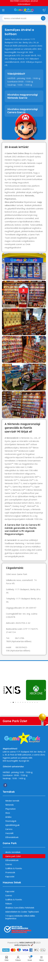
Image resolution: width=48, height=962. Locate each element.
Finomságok (10, 821)
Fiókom (8, 903)
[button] (3, 690)
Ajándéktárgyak (12, 825)
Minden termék (12, 800)
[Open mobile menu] (3, 10)
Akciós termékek (12, 852)
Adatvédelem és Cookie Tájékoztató (22, 911)
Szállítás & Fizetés (13, 868)
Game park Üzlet (13, 856)
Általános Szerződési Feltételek (19, 907)
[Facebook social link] (5, 785)
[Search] (43, 18)
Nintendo (9, 804)
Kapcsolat (9, 876)
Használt (9, 833)
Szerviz (8, 864)
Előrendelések (11, 837)
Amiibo (8, 817)
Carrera (8, 829)
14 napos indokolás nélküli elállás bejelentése (20, 917)
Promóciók (10, 872)
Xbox (7, 812)
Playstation (10, 808)
